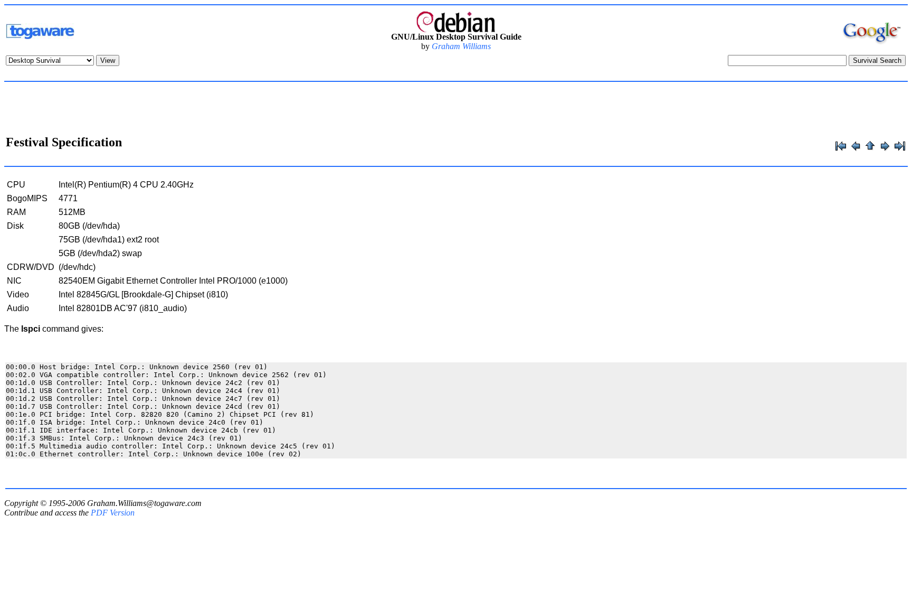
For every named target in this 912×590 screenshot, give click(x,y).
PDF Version (113, 512)
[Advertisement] (456, 110)
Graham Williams (461, 46)
